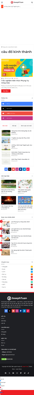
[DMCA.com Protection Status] (7, 360)
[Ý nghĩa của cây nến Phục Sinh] (6, 140)
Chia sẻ (4, 279)
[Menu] (2, 3)
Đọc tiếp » (6, 91)
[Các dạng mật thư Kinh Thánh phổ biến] (5, 252)
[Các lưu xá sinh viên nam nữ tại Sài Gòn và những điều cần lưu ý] (25, 200)
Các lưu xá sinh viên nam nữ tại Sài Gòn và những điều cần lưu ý (25, 207)
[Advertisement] (17, 26)
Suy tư (4, 287)
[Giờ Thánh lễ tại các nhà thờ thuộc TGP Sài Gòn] (5, 238)
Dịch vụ (4, 274)
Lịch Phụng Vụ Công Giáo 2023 (20, 222)
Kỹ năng (4, 276)
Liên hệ (3, 323)
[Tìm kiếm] (32, 3)
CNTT (3, 284)
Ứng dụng (4, 282)
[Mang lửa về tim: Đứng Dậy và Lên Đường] (6, 133)
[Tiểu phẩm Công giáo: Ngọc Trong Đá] (25, 184)
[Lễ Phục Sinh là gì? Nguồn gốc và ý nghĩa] (6, 147)
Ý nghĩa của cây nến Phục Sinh (21, 138)
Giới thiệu (3, 320)
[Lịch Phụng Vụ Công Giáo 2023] (5, 224)
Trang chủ (4, 47)
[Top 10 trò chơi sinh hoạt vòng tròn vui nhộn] (5, 245)
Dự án (3, 269)
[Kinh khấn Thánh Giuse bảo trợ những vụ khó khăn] (6, 154)
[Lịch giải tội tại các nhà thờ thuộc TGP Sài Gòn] (5, 231)
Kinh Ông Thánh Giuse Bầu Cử (20, 159)
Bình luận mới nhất (26, 125)
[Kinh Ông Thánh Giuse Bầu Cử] (6, 162)
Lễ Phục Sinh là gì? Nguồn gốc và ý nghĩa (14, 6)
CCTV (3, 271)
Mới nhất (5, 125)
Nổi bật (14, 125)
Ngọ (3, 78)
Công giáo (4, 266)
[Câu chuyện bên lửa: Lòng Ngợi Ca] (8, 200)
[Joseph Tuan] (17, 2)
